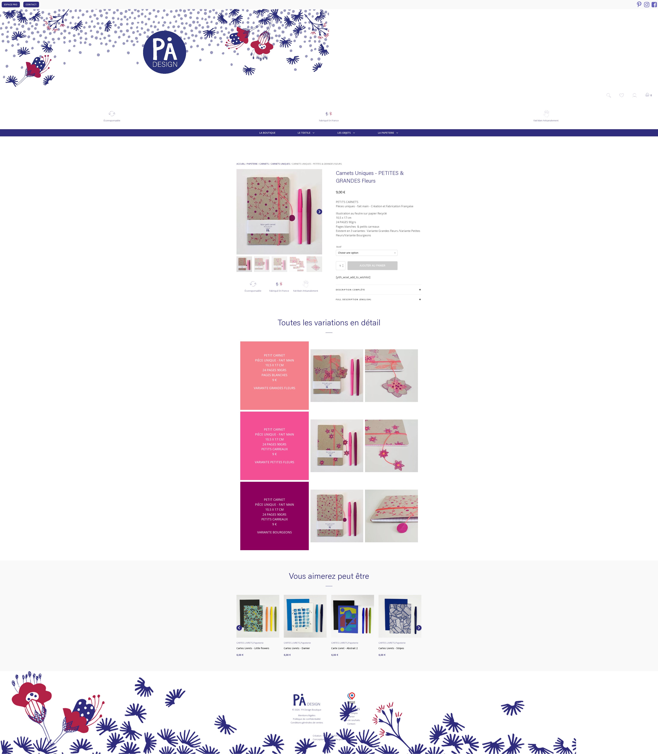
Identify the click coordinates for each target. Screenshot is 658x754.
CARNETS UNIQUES (280, 163)
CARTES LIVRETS (244, 642)
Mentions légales (306, 715)
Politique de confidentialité (307, 718)
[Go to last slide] (239, 628)
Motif (338, 246)
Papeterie (252, 163)
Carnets (264, 163)
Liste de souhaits (351, 720)
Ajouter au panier (372, 265)
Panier (351, 716)
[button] (244, 264)
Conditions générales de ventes (307, 722)
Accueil (240, 163)
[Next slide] (319, 211)
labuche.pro (336, 739)
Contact (351, 723)
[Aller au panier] (649, 95)
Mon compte (351, 713)
